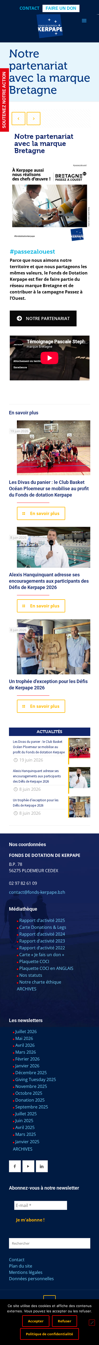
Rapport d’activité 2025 (42, 920)
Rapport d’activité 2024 (42, 934)
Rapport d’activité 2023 (42, 941)
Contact (29, 8)
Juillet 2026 (26, 1031)
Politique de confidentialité (49, 1334)
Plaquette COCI (34, 961)
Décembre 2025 (31, 1073)
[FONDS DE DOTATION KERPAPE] (49, 25)
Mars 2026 (25, 1052)
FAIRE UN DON (61, 8)
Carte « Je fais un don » (41, 955)
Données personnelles (31, 1279)
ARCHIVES (26, 989)
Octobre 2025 (28, 1093)
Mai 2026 (24, 1038)
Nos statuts (30, 975)
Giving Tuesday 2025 (35, 1079)
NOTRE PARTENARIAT (48, 318)
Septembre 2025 (31, 1107)
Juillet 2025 (26, 1114)
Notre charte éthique (40, 982)
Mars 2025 (25, 1134)
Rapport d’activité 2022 (42, 948)
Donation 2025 (30, 1100)
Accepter (36, 1321)
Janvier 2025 (27, 1142)
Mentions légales (26, 1272)
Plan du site (20, 1266)
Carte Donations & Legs (42, 927)
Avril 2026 (25, 1045)
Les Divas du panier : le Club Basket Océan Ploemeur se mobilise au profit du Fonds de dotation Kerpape (49, 488)
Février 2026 (27, 1059)
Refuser (64, 1321)
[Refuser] (92, 1322)
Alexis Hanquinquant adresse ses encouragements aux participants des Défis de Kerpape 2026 (49, 581)
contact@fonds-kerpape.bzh (37, 892)
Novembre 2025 (31, 1086)
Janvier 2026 (27, 1066)
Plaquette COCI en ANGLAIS (46, 968)
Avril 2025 (25, 1127)
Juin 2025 (24, 1120)
